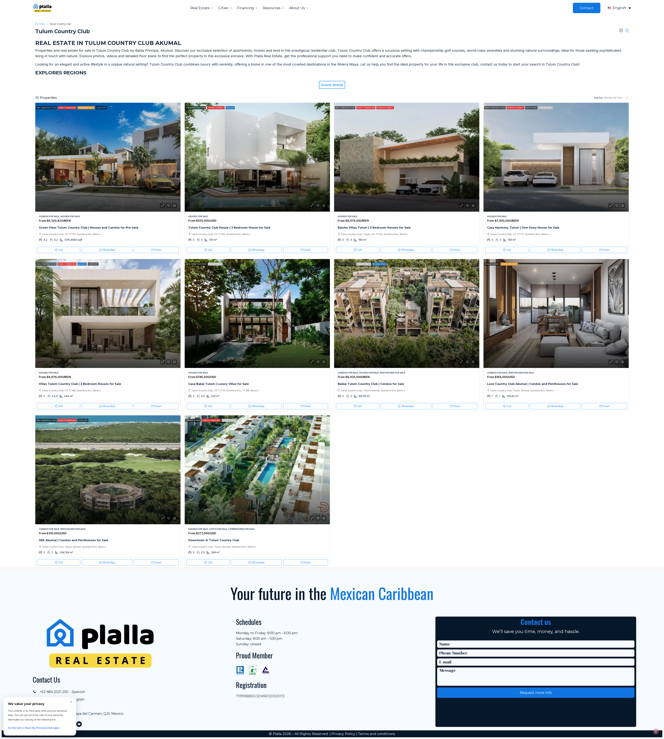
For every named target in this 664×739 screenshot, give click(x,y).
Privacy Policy (343, 734)
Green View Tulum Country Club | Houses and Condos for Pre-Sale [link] (88, 227)
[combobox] (615, 97)
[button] (621, 31)
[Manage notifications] (656, 731)
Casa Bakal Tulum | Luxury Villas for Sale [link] (218, 384)
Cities (223, 8)
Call (60, 249)
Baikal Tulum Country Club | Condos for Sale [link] (371, 384)
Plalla (42, 23)
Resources (271, 8)
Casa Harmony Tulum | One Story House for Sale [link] (523, 227)
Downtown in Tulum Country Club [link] (213, 540)
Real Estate (200, 8)
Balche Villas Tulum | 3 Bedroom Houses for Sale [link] (374, 227)
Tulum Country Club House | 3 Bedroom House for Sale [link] (229, 227)
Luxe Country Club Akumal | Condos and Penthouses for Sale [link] (532, 384)
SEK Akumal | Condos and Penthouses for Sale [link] (73, 540)
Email (158, 249)
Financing (245, 8)
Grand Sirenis (332, 85)
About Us (297, 8)
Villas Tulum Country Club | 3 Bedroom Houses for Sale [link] (80, 384)
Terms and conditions (376, 734)
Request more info (536, 693)
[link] (108, 157)
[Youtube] (79, 724)
